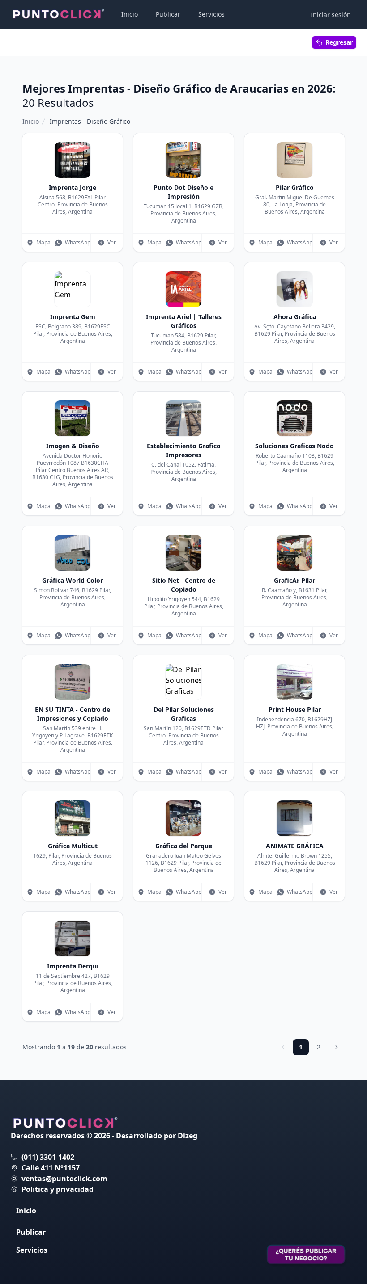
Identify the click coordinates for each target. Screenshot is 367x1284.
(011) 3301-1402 (47, 1157)
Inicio (129, 14)
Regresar (339, 42)
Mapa (43, 242)
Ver (111, 242)
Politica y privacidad (57, 1189)
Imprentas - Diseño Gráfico (90, 121)
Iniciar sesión (331, 14)
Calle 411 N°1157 (50, 1168)
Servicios (211, 14)
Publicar (168, 14)
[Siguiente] (337, 1047)
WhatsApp (77, 242)
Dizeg (187, 1136)
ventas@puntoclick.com (64, 1178)
